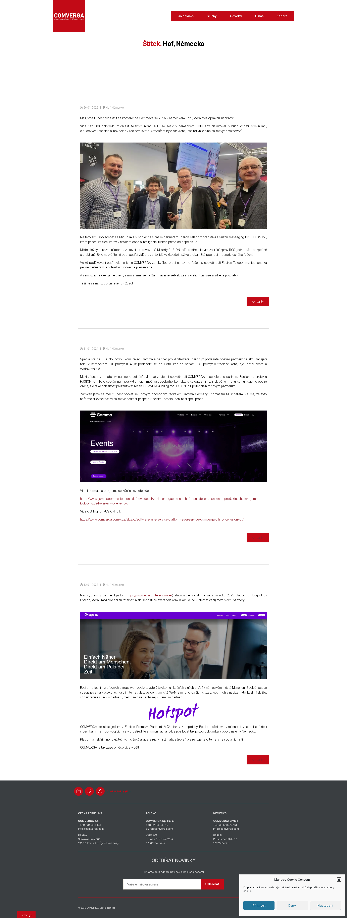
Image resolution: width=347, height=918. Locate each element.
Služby (212, 16)
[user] (100, 791)
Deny (292, 905)
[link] (89, 791)
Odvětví (236, 16)
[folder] (78, 791)
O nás (259, 16)
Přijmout (258, 905)
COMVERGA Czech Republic (101, 908)
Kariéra (282, 16)
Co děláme (186, 16)
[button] (339, 880)
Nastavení (325, 905)
